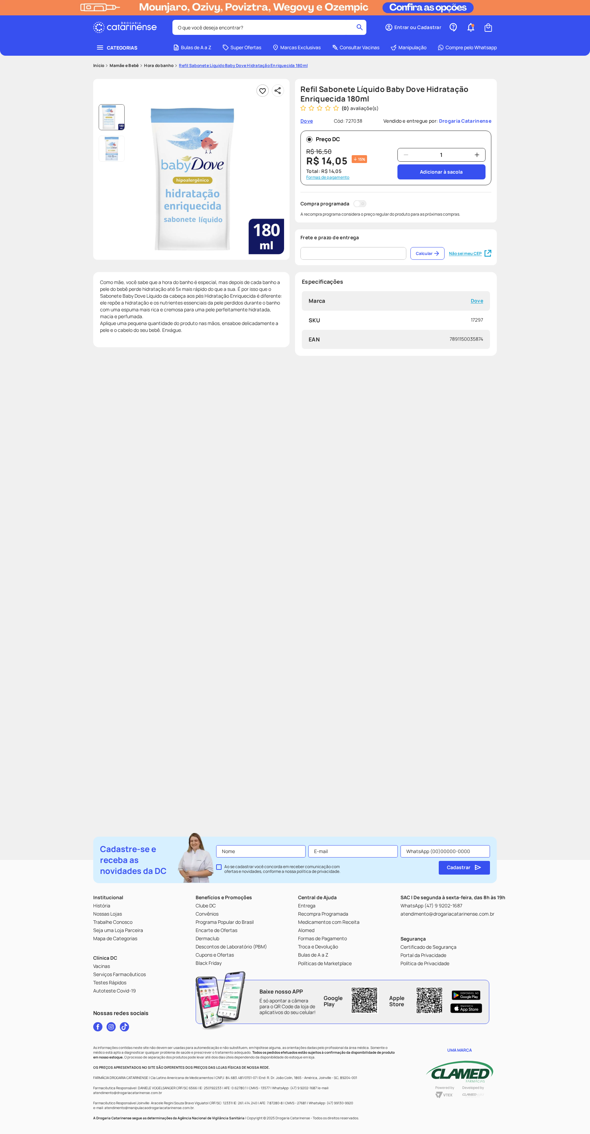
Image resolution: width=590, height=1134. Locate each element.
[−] (406, 154)
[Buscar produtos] (359, 27)
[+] (477, 154)
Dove (477, 301)
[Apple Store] (466, 1008)
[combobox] (269, 27)
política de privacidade (318, 871)
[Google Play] (466, 995)
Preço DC (328, 139)
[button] (413, 27)
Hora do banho (158, 65)
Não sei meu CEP (465, 253)
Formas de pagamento (328, 177)
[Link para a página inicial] (98, 66)
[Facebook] (97, 1026)
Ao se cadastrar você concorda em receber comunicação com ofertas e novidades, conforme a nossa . (282, 869)
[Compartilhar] (278, 90)
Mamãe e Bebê (124, 65)
